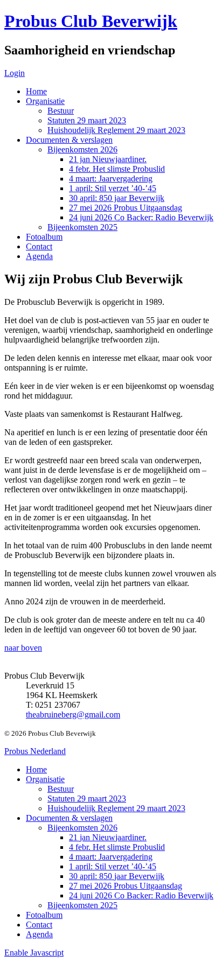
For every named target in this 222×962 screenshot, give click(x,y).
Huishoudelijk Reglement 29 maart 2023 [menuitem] (116, 808)
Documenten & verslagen (69, 139)
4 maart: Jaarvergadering (110, 178)
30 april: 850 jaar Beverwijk (116, 198)
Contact (39, 246)
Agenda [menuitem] (39, 934)
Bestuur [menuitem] (60, 788)
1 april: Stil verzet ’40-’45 (112, 188)
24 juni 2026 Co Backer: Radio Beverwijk (141, 217)
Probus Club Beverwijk (90, 21)
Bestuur (60, 110)
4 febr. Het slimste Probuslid (117, 168)
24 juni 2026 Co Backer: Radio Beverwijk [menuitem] (141, 895)
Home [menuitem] (36, 769)
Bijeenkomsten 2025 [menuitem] (82, 905)
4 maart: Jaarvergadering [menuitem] (110, 856)
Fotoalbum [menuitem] (44, 914)
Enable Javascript (34, 952)
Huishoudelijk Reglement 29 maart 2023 (116, 130)
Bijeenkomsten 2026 (82, 149)
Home (36, 91)
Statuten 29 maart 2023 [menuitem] (86, 798)
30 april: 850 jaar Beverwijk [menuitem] (116, 876)
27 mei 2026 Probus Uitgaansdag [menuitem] (125, 885)
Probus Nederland (35, 751)
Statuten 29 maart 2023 (86, 120)
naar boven (23, 647)
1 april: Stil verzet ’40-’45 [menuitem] (112, 866)
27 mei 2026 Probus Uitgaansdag (125, 207)
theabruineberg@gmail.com (73, 714)
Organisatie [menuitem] (45, 779)
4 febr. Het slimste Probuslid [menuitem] (117, 847)
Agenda (39, 256)
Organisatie (45, 101)
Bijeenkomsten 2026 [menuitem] (82, 827)
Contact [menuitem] (39, 924)
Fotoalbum (44, 236)
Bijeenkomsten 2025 (82, 227)
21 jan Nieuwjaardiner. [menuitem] (108, 837)
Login (14, 73)
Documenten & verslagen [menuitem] (69, 817)
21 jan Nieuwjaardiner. (108, 159)
